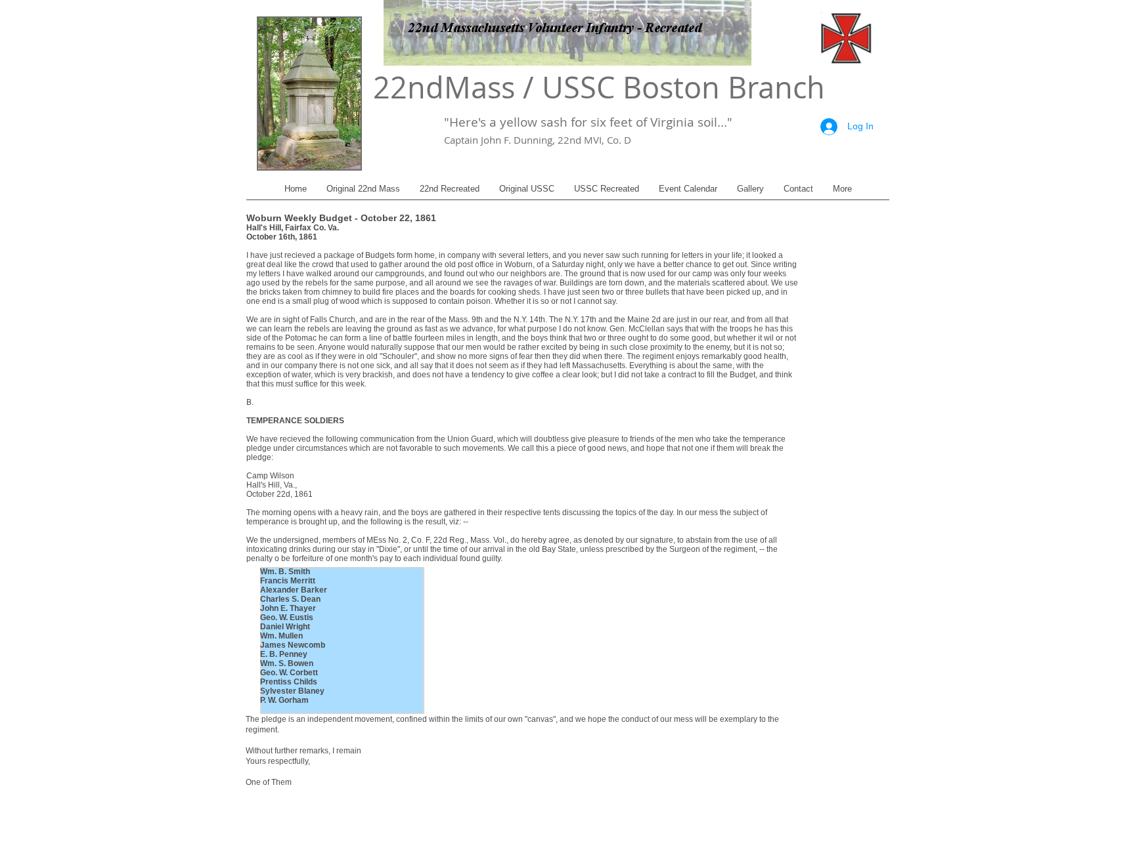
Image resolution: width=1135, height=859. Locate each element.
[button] (363, 193)
